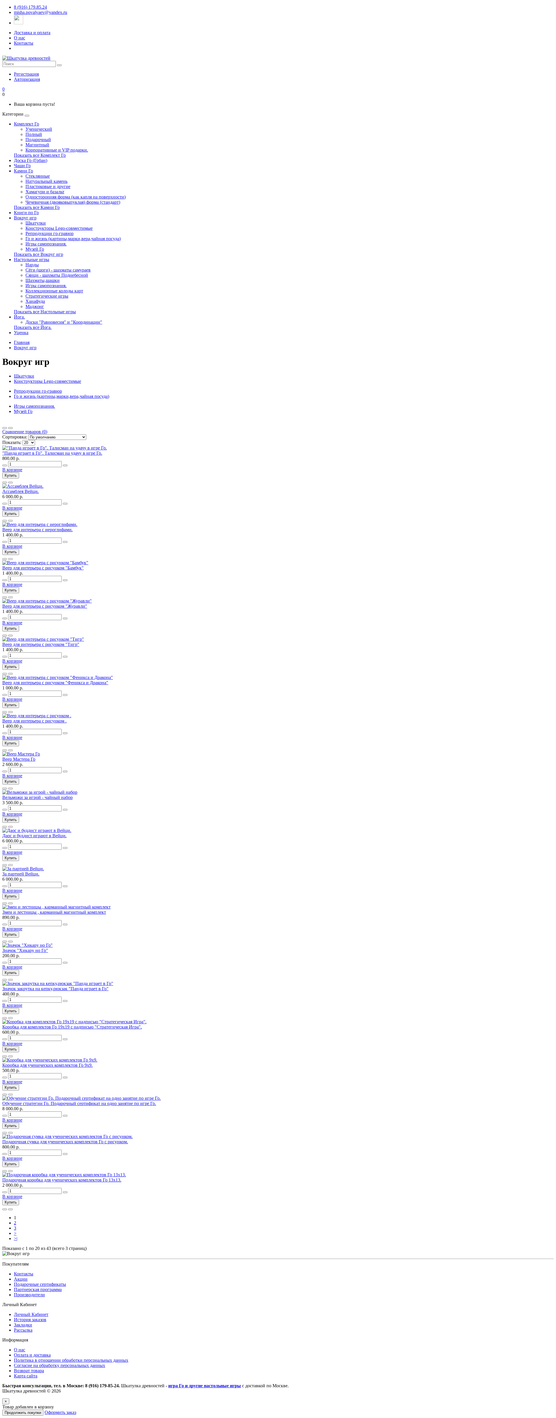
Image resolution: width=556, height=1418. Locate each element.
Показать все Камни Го (37, 207)
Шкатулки (35, 223)
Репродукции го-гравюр (49, 233)
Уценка (21, 332)
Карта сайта (25, 1375)
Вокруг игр (25, 217)
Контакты (23, 43)
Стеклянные (37, 176)
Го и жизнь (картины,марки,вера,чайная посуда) (73, 238)
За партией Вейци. (20, 873)
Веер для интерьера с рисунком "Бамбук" (43, 567)
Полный (33, 134)
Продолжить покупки (23, 1412)
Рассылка (23, 1330)
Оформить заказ (60, 1412)
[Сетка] (10, 428)
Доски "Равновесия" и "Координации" (63, 322)
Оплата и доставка (32, 1355)
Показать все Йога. (33, 327)
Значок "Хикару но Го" (25, 950)
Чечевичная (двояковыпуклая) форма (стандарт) (72, 202)
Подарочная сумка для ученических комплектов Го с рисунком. (65, 1141)
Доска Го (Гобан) (30, 160)
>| (15, 1238)
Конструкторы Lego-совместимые (59, 228)
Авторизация (27, 79)
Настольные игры (31, 259)
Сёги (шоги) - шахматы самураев (58, 269)
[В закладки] (4, 482)
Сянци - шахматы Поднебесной (56, 275)
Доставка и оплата (32, 32)
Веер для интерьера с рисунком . (34, 720)
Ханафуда (35, 301)
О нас (19, 37)
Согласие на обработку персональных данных (59, 1365)
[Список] (4, 428)
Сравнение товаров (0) (24, 431)
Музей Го (34, 249)
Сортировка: (14, 436)
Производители (29, 1294)
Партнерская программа (38, 1289)
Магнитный (37, 144)
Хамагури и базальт (44, 191)
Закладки (23, 1324)
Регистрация (26, 74)
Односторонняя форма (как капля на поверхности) (75, 196)
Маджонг (34, 306)
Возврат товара (29, 1370)
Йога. (19, 316)
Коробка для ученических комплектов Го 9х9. (47, 1065)
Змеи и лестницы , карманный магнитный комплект (54, 912)
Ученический (38, 129)
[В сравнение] (10, 482)
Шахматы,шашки (42, 280)
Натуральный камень (46, 181)
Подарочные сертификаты (40, 1284)
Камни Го (23, 170)
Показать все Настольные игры (45, 311)
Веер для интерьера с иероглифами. (37, 529)
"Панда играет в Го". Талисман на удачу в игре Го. (52, 453)
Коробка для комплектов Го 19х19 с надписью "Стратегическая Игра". (72, 1026)
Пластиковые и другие (47, 186)
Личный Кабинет (31, 1314)
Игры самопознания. (46, 243)
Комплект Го (26, 123)
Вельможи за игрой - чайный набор (37, 797)
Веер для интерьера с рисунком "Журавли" (44, 606)
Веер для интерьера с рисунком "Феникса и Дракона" (55, 682)
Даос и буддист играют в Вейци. (34, 835)
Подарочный (38, 139)
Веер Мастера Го (18, 759)
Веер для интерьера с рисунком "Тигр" (40, 644)
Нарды (32, 264)
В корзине (12, 469)
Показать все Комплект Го (40, 155)
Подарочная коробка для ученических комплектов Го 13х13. (61, 1179)
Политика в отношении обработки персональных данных (71, 1360)
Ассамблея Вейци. (20, 491)
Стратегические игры (46, 296)
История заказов (30, 1319)
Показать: (11, 442)
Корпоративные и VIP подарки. (56, 150)
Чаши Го (22, 165)
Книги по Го (26, 212)
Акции (21, 1279)
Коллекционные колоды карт (54, 290)
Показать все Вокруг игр (38, 254)
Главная (22, 342)
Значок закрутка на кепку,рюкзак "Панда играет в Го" (55, 988)
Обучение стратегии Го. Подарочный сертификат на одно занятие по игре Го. (79, 1103)
